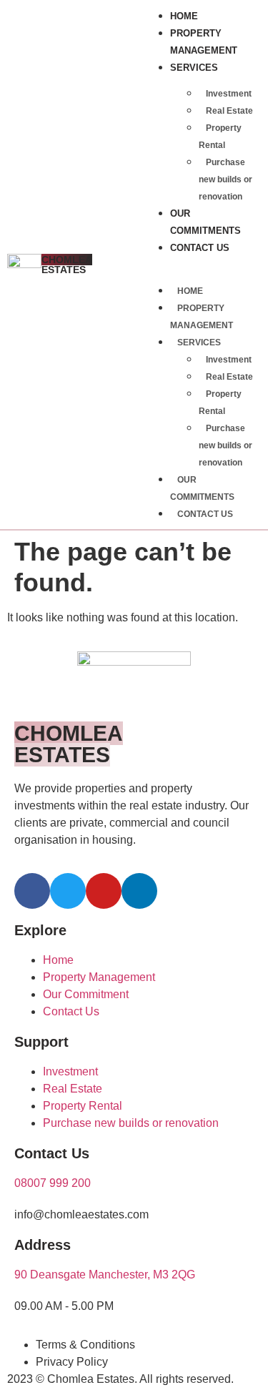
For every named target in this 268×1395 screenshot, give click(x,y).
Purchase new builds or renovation (225, 179)
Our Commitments (205, 222)
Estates (66, 264)
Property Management (203, 42)
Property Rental (220, 136)
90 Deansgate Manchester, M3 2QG (104, 1274)
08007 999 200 (52, 1183)
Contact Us (199, 247)
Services (194, 67)
